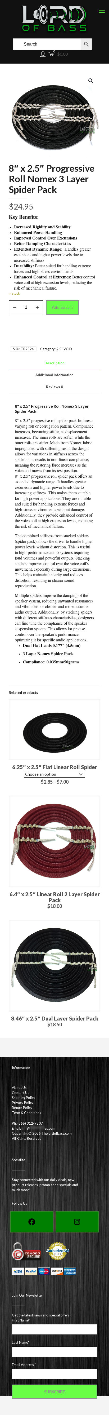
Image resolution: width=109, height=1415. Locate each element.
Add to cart (62, 307)
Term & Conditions (26, 1113)
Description (54, 363)
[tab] (54, 363)
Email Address (24, 1365)
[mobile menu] (101, 10)
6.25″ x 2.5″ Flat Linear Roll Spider (54, 767)
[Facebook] (31, 1221)
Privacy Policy (22, 1103)
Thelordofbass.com (57, 1133)
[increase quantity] (37, 307)
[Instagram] (77, 1221)
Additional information (54, 375)
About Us (19, 1087)
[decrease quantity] (14, 307)
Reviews (54, 387)
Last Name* (20, 1342)
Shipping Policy (23, 1097)
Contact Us (20, 1092)
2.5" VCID (64, 349)
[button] (91, 81)
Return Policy (22, 1108)
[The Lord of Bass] (54, 18)
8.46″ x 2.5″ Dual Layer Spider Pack (54, 1018)
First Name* (21, 1320)
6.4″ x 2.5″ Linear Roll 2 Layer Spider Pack (55, 897)
